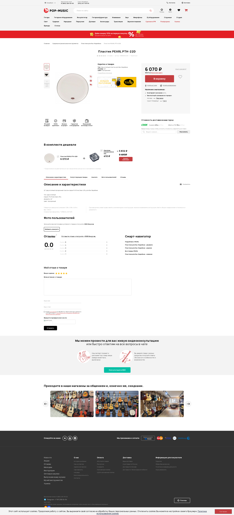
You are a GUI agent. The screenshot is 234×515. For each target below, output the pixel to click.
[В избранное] (180, 78)
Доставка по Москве (129, 467)
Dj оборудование (153, 17)
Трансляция (118, 22)
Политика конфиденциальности (166, 467)
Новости (48, 457)
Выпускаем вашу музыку (55, 477)
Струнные (168, 17)
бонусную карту (156, 73)
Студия (179, 17)
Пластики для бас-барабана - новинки (138, 254)
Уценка (177, 22)
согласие (53, 312)
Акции (46, 461)
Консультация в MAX (117, 370)
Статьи (57, 26)
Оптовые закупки (51, 474)
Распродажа (165, 22)
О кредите (100, 467)
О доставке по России (130, 464)
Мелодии (48, 467)
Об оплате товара (103, 461)
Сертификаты (78, 470)
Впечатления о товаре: (53, 277)
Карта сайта (47, 502)
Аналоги (94, 177)
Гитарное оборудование (63, 17)
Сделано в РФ (151, 22)
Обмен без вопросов (162, 464)
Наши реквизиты (161, 470)
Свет (46, 22)
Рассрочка (100, 464)
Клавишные (116, 17)
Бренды (47, 26)
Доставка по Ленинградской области (135, 470)
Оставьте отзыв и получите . (78, 236)
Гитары (46, 17)
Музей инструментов (53, 480)
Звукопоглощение (134, 22)
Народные (67, 22)
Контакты (77, 478)
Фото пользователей (109, 177)
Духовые (92, 22)
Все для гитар (82, 17)
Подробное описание (105, 73)
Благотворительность (81, 475)
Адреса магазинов (80, 467)
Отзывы (123, 177)
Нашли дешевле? (180, 69)
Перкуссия (80, 22)
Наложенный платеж (103, 470)
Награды (77, 472)
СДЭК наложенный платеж (105, 472)
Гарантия (159, 461)
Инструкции (49, 470)
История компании (80, 461)
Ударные (55, 22)
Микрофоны (137, 17)
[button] (45, 404)
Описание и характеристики (56, 177)
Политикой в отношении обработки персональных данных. (62, 313)
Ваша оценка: (49, 273)
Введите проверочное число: (55, 318)
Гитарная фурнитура (99, 17)
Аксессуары (104, 22)
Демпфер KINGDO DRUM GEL (109, 152)
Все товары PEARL (131, 251)
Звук (127, 17)
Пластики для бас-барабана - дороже (138, 248)
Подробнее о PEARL (132, 242)
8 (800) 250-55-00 (67, 3)
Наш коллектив (79, 464)
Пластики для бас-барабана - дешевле (139, 245)
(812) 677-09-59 (83, 3)
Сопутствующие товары (78, 177)
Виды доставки (128, 461)
